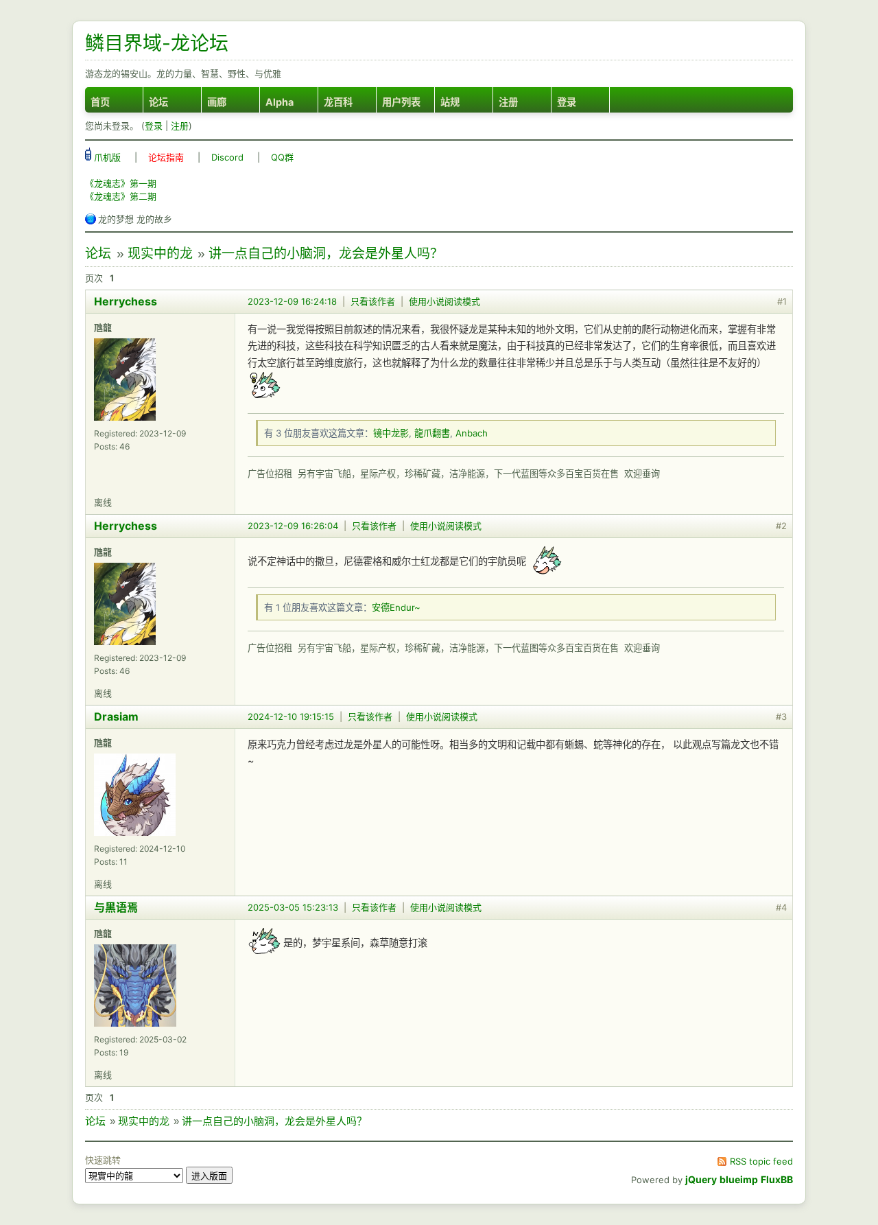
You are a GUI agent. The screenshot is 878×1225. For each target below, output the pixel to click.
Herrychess (125, 301)
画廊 (216, 102)
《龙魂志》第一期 (120, 183)
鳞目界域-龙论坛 (156, 43)
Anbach (471, 433)
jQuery (701, 1179)
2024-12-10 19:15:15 (291, 716)
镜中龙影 (391, 433)
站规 (450, 102)
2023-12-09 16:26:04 (293, 525)
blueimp (739, 1179)
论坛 (158, 102)
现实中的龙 (160, 253)
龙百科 (338, 102)
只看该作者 (373, 301)
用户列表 (401, 102)
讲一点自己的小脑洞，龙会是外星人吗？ (326, 253)
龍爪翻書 (432, 433)
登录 (566, 102)
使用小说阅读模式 (444, 301)
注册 (508, 102)
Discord (227, 157)
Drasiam (116, 716)
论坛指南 (166, 157)
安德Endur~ (396, 607)
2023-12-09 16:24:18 (292, 301)
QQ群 (282, 157)
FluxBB (777, 1179)
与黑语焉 (116, 907)
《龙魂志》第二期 (120, 196)
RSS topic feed (761, 1161)
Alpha (279, 102)
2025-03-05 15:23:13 (293, 907)
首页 (100, 102)
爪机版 (106, 157)
